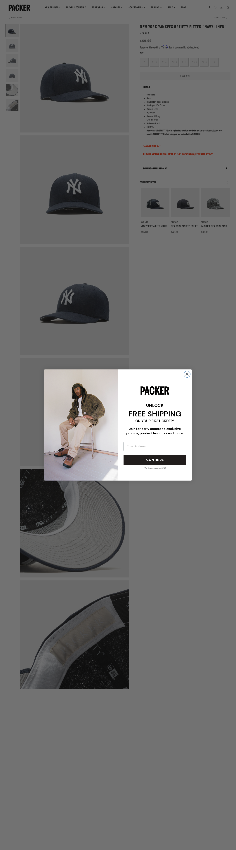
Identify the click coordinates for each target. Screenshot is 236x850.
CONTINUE (155, 460)
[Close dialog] (187, 374)
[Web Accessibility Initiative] (1, 845)
